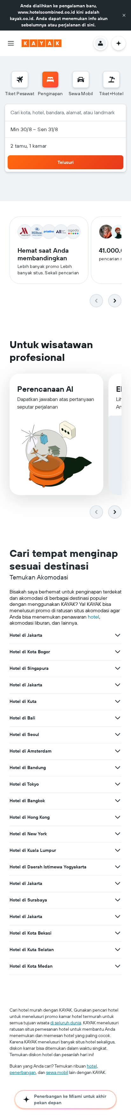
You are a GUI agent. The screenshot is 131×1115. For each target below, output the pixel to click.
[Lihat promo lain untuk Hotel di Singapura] (117, 668)
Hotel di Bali (22, 718)
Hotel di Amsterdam (31, 751)
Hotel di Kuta (23, 701)
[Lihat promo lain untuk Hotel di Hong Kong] (117, 817)
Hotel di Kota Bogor (30, 652)
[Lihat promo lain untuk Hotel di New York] (117, 834)
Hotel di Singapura (29, 668)
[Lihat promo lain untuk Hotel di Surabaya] (117, 900)
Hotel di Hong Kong (30, 817)
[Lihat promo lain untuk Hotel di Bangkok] (117, 800)
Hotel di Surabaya (28, 900)
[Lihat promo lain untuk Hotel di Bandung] (117, 767)
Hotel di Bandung (28, 767)
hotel (93, 617)
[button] (124, 15)
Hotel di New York (28, 834)
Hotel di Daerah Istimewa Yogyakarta (48, 867)
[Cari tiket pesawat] (19, 79)
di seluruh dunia (65, 1023)
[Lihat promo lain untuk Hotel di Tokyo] (117, 784)
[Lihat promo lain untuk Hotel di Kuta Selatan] (117, 949)
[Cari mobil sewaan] (80, 79)
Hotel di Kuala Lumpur (33, 850)
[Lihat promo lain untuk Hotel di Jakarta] (117, 635)
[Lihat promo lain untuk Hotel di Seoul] (117, 734)
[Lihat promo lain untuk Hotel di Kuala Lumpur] (117, 850)
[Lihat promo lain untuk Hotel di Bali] (117, 718)
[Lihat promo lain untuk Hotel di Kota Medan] (117, 966)
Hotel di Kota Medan (31, 966)
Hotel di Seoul (24, 734)
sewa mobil (57, 1072)
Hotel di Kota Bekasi (31, 933)
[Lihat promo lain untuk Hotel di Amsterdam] (117, 751)
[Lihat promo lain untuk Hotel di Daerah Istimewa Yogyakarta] (117, 867)
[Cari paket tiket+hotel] (111, 79)
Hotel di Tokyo (24, 784)
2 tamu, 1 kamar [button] (28, 146)
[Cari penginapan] (50, 79)
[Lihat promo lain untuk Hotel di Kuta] (117, 701)
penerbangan (23, 1072)
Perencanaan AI (45, 389)
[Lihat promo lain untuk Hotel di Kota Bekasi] (117, 933)
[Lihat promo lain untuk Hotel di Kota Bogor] (117, 652)
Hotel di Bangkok (27, 800)
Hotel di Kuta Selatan (32, 949)
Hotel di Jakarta (26, 635)
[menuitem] (19, 84)
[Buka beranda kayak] (41, 43)
